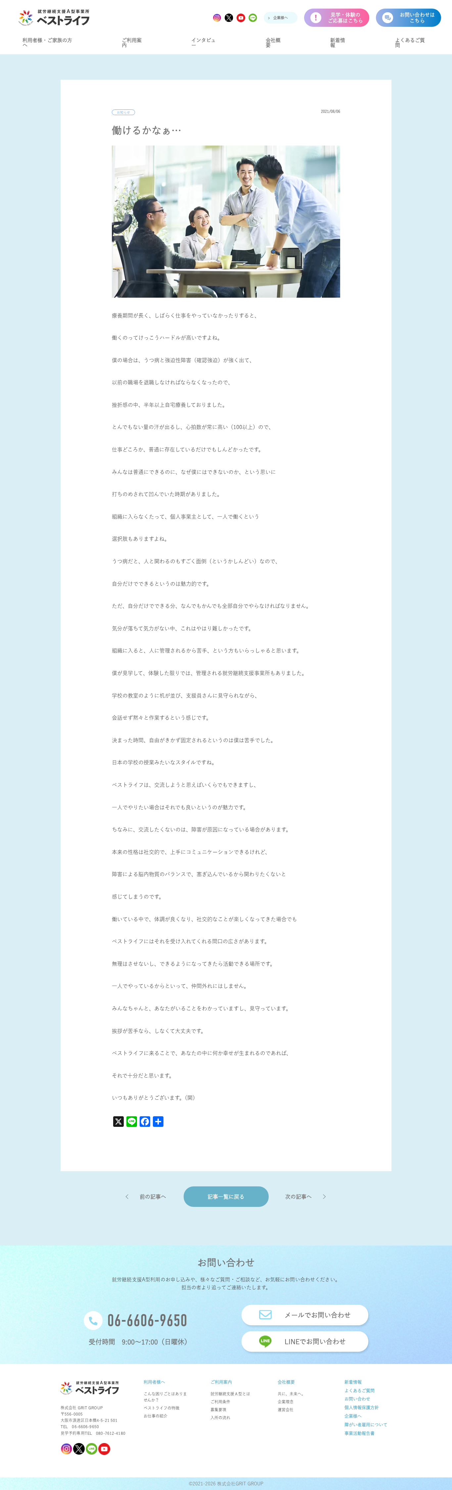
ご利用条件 (220, 1402)
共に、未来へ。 (291, 1394)
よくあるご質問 (410, 43)
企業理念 (286, 1402)
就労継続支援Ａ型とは (230, 1394)
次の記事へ (298, 1196)
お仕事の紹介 (155, 1416)
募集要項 (218, 1410)
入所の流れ (220, 1418)
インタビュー (203, 43)
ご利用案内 (132, 43)
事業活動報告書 (359, 1433)
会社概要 (273, 43)
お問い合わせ (357, 1399)
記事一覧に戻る (226, 1196)
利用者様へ (154, 1382)
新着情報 (337, 43)
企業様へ (280, 18)
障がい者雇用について (365, 1425)
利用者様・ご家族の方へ (47, 43)
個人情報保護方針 (361, 1407)
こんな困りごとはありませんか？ (165, 1397)
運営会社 (286, 1410)
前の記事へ (153, 1196)
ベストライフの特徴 (161, 1408)
